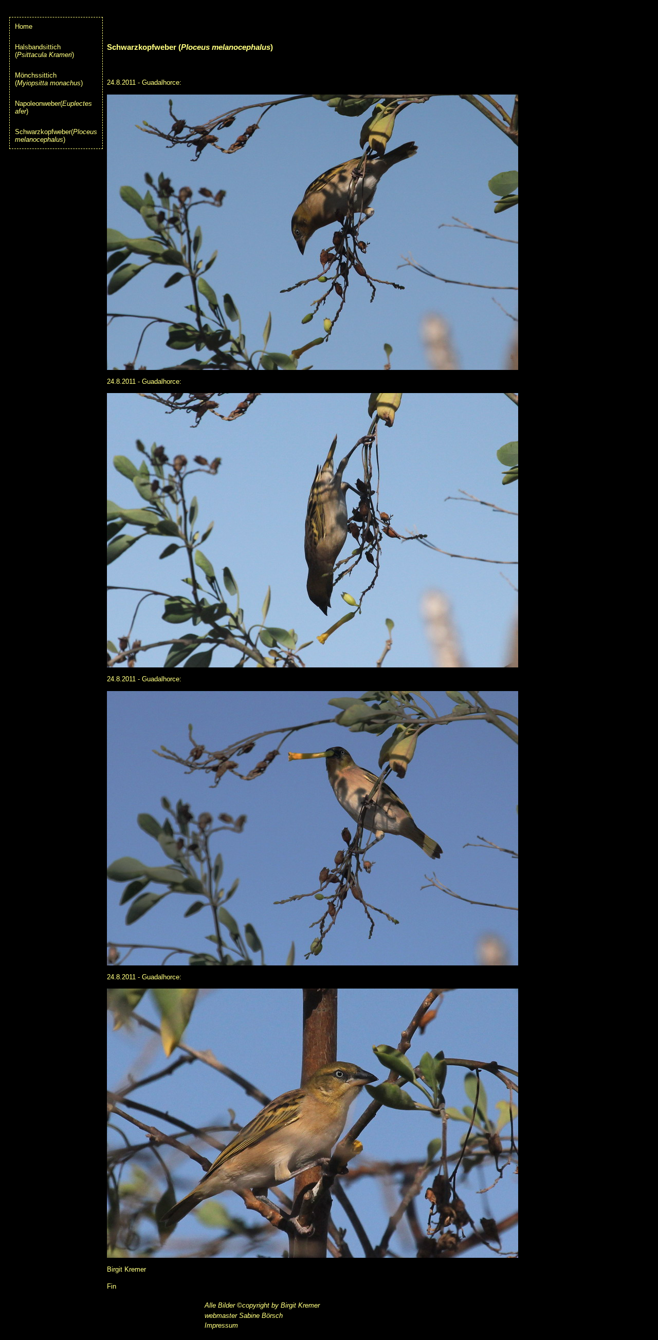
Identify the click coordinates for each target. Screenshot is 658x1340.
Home (23, 26)
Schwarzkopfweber (43, 132)
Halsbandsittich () (44, 51)
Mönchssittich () (49, 79)
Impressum (221, 1325)
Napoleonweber (37, 103)
